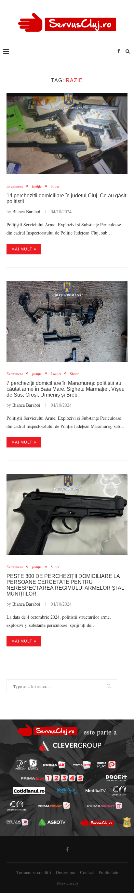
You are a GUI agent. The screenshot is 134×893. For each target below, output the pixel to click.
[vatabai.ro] (126, 822)
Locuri (56, 373)
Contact (87, 872)
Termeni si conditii (33, 872)
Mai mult (21, 249)
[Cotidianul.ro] (29, 790)
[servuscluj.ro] (97, 822)
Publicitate (108, 872)
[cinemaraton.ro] (119, 790)
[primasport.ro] (52, 778)
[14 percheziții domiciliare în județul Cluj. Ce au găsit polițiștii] (67, 133)
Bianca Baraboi (26, 211)
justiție (37, 186)
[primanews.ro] (82, 765)
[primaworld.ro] (17, 822)
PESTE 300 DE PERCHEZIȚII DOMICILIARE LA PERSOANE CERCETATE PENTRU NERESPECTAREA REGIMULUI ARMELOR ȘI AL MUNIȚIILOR (65, 585)
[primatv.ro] (21, 764)
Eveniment (15, 186)
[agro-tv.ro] (52, 822)
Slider (55, 186)
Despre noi (65, 872)
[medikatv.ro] (95, 791)
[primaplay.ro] (106, 765)
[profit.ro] (116, 778)
